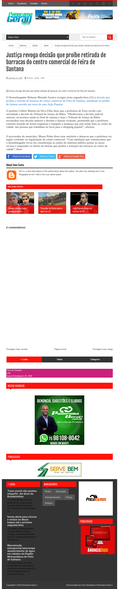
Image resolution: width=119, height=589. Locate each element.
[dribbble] (97, 4)
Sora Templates (88, 585)
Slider (43, 78)
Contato (34, 3)
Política (48, 503)
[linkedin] (103, 4)
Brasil (48, 491)
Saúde (36, 78)
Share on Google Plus (74, 156)
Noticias (30, 78)
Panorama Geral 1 (104, 585)
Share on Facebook (21, 156)
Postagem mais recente (17, 349)
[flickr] (91, 4)
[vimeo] (85, 4)
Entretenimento (52, 497)
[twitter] (79, 4)
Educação (61, 491)
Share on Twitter (47, 156)
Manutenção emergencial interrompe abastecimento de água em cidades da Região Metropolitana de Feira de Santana (21, 552)
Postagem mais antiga (103, 349)
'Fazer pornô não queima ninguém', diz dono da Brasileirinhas (22, 494)
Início (10, 3)
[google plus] (110, 4)
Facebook (21, 3)
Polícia (69, 497)
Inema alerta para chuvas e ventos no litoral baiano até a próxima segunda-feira (22, 521)
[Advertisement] (59, 322)
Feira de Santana (14, 370)
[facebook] (72, 4)
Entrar (44, 3)
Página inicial (60, 349)
